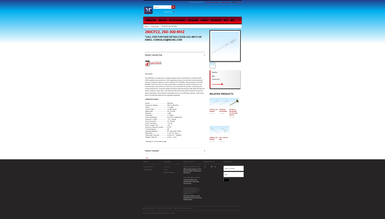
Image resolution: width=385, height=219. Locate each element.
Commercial (150, 20)
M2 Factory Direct (148, 167)
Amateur (163, 20)
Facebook (205, 166)
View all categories (168, 172)
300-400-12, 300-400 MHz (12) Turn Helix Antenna (233, 112)
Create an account (225, 2)
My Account (209, 2)
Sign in (216, 2)
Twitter (211, 166)
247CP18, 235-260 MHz (214, 110)
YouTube (215, 166)
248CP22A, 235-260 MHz (223, 110)
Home (146, 26)
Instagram (208, 166)
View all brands (147, 170)
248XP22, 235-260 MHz (214, 138)
